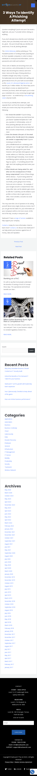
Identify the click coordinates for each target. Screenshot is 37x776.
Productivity (8, 461)
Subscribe (18, 732)
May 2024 (8, 499)
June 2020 (8, 562)
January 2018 (9, 631)
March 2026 (8, 493)
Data (6, 437)
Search (4, 347)
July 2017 (7, 649)
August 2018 (9, 610)
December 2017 (10, 634)
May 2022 (8, 517)
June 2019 (8, 592)
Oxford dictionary (10, 51)
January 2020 (9, 574)
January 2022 (9, 529)
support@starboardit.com (22, 747)
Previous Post (18, 242)
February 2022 (9, 526)
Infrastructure (9, 449)
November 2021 (10, 535)
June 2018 (8, 616)
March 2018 (8, 625)
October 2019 (9, 583)
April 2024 (8, 502)
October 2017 (9, 640)
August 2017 (9, 646)
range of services (20, 218)
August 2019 (9, 586)
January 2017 (9, 667)
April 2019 (8, 595)
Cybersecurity (9, 434)
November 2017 (10, 637)
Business (7, 425)
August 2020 (9, 556)
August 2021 (9, 544)
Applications (8, 419)
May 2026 (8, 490)
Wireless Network (10, 470)
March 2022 (8, 523)
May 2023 (8, 508)
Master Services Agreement (23, 762)
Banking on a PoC (11, 278)
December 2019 (10, 577)
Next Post (18, 246)
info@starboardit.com (20, 745)
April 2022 (8, 520)
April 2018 (8, 622)
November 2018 (10, 601)
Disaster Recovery (10, 440)
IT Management (10, 452)
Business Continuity (11, 428)
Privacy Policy (9, 762)
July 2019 (7, 589)
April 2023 (8, 511)
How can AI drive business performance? (17, 399)
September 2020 (10, 553)
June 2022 (8, 514)
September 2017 (10, 643)
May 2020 (8, 565)
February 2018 (9, 628)
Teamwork (8, 467)
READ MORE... (8, 294)
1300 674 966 (21, 742)
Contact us (5, 225)
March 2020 (8, 571)
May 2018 (8, 619)
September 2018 (10, 607)
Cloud (6, 431)
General (7, 446)
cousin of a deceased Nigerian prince (18, 83)
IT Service (8, 455)
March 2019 (8, 598)
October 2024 (9, 496)
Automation (8, 422)
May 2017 (8, 655)
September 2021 (10, 541)
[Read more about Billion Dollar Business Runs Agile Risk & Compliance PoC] (18, 307)
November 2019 (10, 580)
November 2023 (10, 505)
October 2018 (9, 604)
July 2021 (7, 547)
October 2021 (9, 538)
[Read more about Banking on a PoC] (18, 268)
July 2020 (7, 559)
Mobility (7, 458)
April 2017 (8, 658)
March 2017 (8, 661)
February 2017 (9, 664)
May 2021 (8, 550)
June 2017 (8, 652)
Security (7, 464)
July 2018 (7, 613)
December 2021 (10, 532)
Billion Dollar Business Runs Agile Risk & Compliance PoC (18, 320)
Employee (8, 443)
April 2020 (8, 568)
